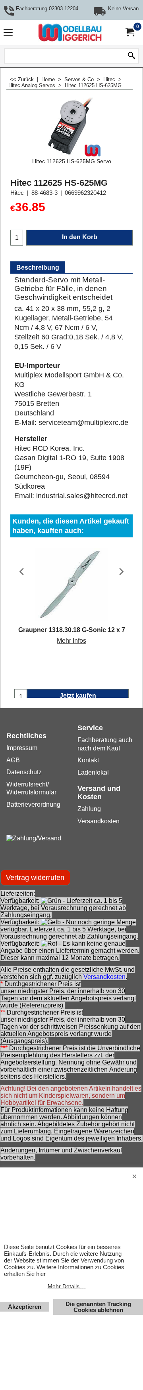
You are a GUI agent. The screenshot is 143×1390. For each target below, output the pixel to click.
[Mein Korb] (129, 32)
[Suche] (131, 56)
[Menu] (8, 33)
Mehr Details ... (67, 1286)
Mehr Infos (71, 640)
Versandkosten (104, 976)
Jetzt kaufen (78, 695)
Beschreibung (37, 267)
